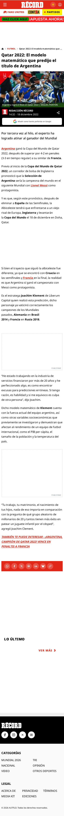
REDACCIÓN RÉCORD (21, 110)
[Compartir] (58, 112)
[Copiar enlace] (50, 566)
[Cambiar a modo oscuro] (53, 4)
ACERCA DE (8, 791)
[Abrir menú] (5, 4)
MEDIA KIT (8, 796)
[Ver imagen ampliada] (32, 89)
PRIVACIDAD (30, 791)
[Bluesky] (43, 566)
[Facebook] (14, 566)
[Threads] (29, 566)
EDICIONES (29, 796)
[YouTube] (31, 734)
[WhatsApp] (7, 566)
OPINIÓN (39, 765)
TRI (35, 760)
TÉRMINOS (50, 791)
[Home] (2, 49)
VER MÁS (45, 650)
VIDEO (5, 771)
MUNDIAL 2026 (11, 760)
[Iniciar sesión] (60, 4)
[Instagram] (13, 734)
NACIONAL (8, 765)
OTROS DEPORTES (44, 771)
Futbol (11, 48)
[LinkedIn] (36, 566)
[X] (21, 566)
